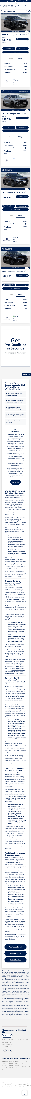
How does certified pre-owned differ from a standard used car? (14, 401)
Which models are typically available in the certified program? (14, 408)
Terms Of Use (12, 1085)
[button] (27, 32)
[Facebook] (3, 1050)
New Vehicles (5, 1072)
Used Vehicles (5, 1061)
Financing (18, 1058)
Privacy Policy (9, 1085)
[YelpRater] (10, 1050)
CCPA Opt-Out (28, 1085)
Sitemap (16, 1085)
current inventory (14, 463)
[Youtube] (6, 1050)
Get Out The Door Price (23, 39)
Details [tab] (11, 58)
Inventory (5, 1058)
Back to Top (26, 374)
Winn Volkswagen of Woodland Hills (4, 1085)
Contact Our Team (15, 960)
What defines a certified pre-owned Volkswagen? (14, 394)
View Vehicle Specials (15, 947)
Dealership (26, 1058)
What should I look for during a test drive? (14, 421)
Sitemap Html (20, 1085)
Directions (24, 1063)
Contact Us (15, 482)
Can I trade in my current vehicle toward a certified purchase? (15, 414)
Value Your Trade (17, 52)
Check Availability (22, 48)
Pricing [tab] (20, 58)
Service (12, 1058)
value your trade (18, 574)
